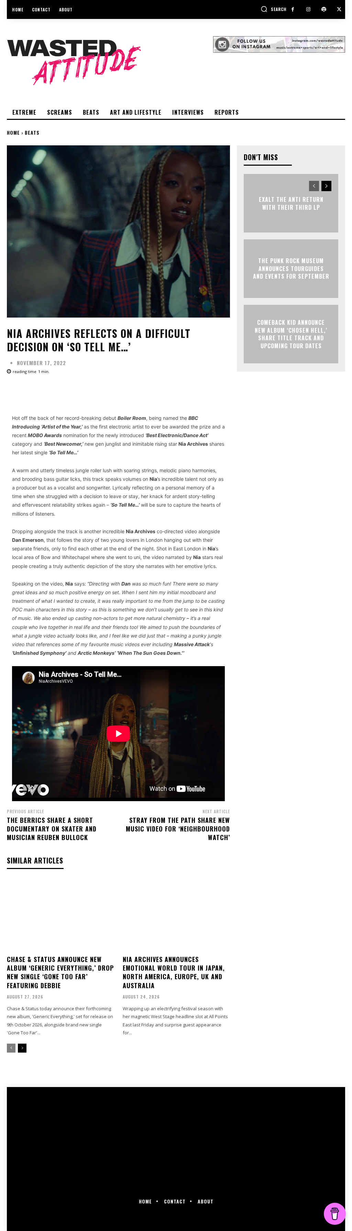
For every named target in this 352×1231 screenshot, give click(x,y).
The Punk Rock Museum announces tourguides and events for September (291, 269)
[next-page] (22, 1048)
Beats (32, 132)
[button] (274, 9)
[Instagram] (308, 9)
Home (13, 132)
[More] (226, 390)
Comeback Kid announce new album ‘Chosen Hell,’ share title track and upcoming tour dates (291, 334)
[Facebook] (293, 9)
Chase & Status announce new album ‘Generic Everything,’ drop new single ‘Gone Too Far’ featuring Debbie (60, 972)
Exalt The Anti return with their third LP (291, 203)
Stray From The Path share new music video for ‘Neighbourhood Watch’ (178, 829)
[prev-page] (11, 1048)
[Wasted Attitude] (110, 62)
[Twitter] (339, 9)
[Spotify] (324, 9)
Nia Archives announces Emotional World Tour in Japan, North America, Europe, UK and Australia (174, 972)
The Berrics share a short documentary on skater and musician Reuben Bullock (52, 829)
